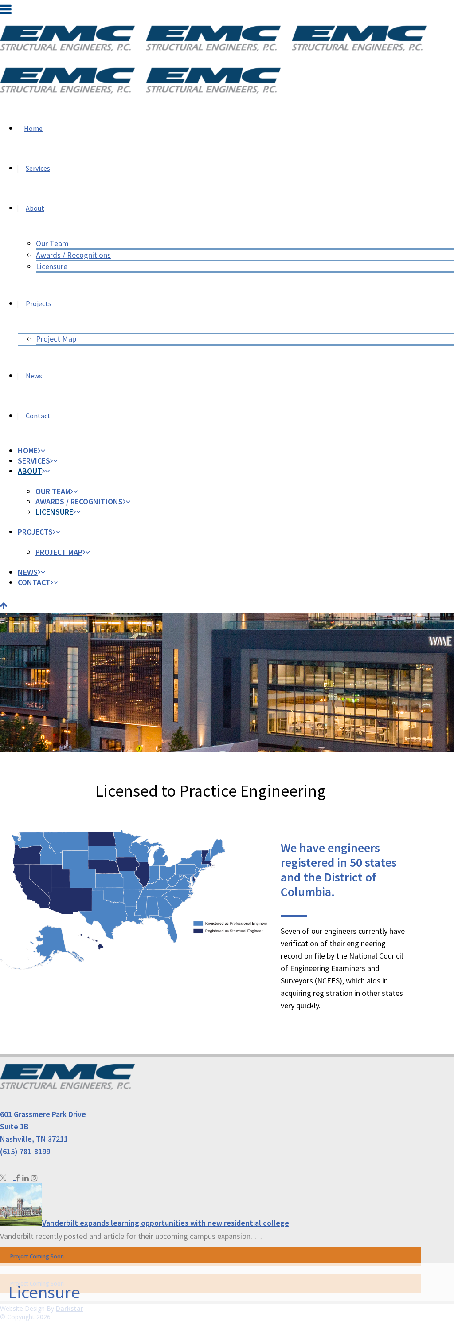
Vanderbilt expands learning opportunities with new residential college (165, 1223)
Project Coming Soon (37, 1256)
